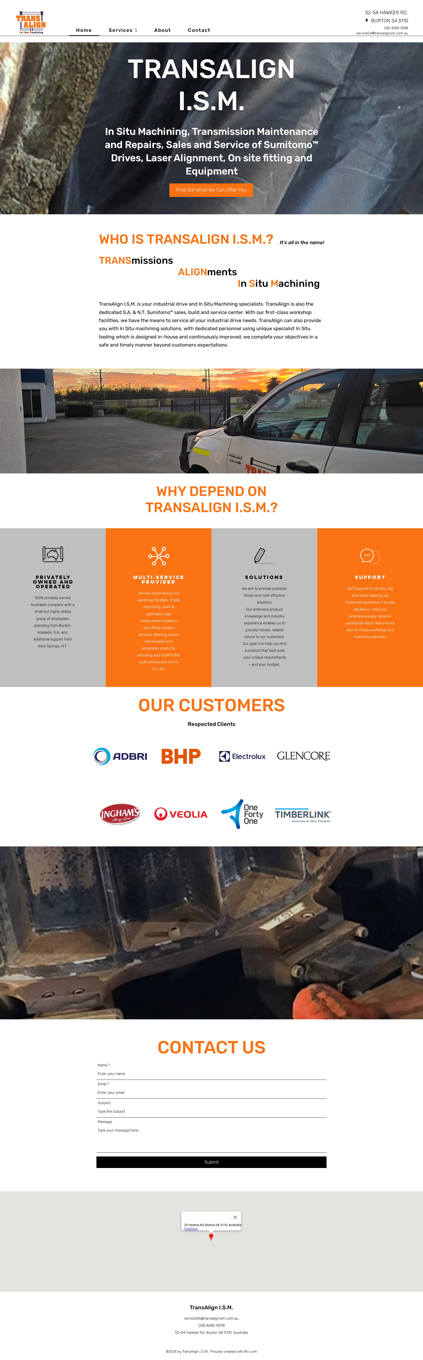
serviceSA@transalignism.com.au (382, 33)
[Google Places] (366, 20)
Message (105, 1122)
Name (102, 1065)
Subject (104, 1103)
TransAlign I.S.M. (211, 1307)
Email (102, 1084)
